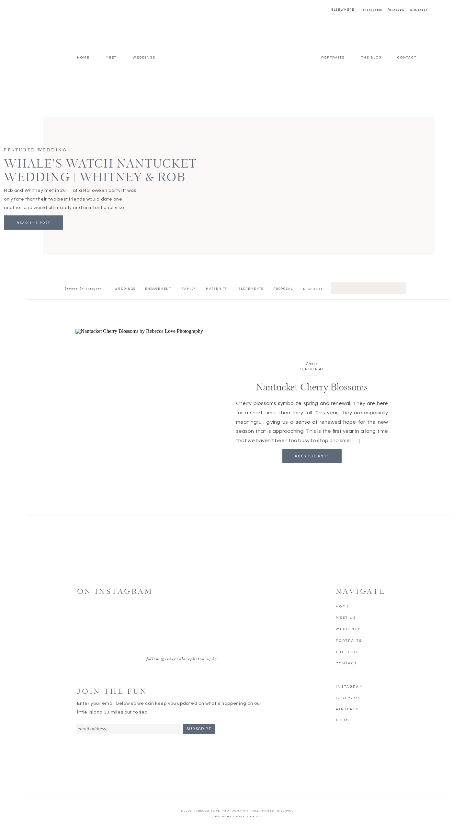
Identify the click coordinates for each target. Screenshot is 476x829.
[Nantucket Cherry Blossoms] (144, 416)
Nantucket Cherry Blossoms (312, 387)
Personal (312, 369)
